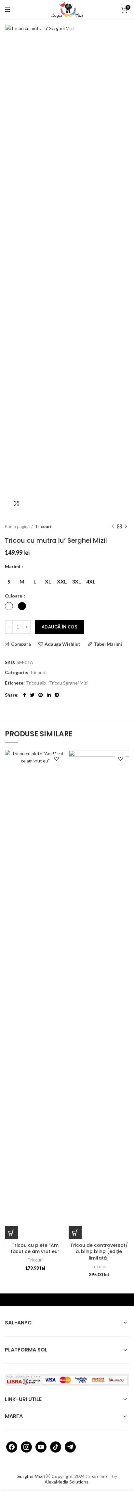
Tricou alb (36, 683)
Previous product (113, 526)
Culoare (14, 596)
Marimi (13, 566)
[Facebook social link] (24, 695)
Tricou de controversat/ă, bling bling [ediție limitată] (99, 1251)
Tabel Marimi (108, 644)
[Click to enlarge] (16, 503)
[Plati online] (67, 1379)
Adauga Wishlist (62, 644)
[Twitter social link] (32, 695)
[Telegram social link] (57, 695)
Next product (126, 526)
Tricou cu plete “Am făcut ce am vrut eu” (35, 1248)
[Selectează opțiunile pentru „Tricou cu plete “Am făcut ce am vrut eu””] (11, 1232)
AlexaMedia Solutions (66, 1481)
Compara (21, 644)
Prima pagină (17, 526)
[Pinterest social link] (40, 695)
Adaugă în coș (59, 626)
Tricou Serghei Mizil (68, 683)
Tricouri (43, 526)
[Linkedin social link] (49, 695)
